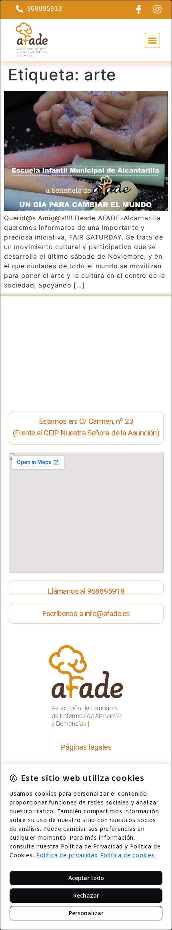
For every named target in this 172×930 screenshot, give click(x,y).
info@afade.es (107, 613)
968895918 (106, 591)
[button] (152, 40)
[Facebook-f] (138, 9)
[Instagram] (157, 9)
